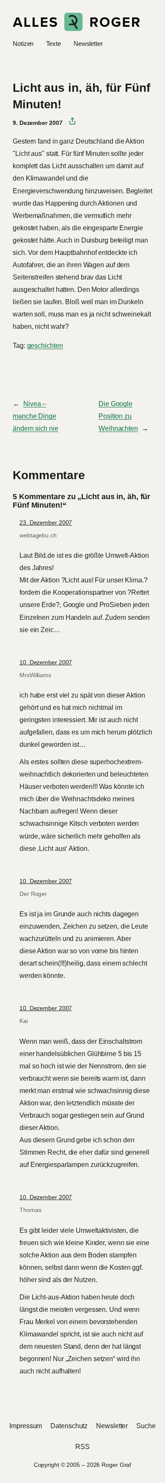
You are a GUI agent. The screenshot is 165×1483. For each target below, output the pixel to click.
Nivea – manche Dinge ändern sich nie (35, 416)
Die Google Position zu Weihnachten (118, 416)
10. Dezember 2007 (45, 662)
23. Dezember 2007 (45, 522)
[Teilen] (69, 121)
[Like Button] (19, 368)
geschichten (45, 345)
